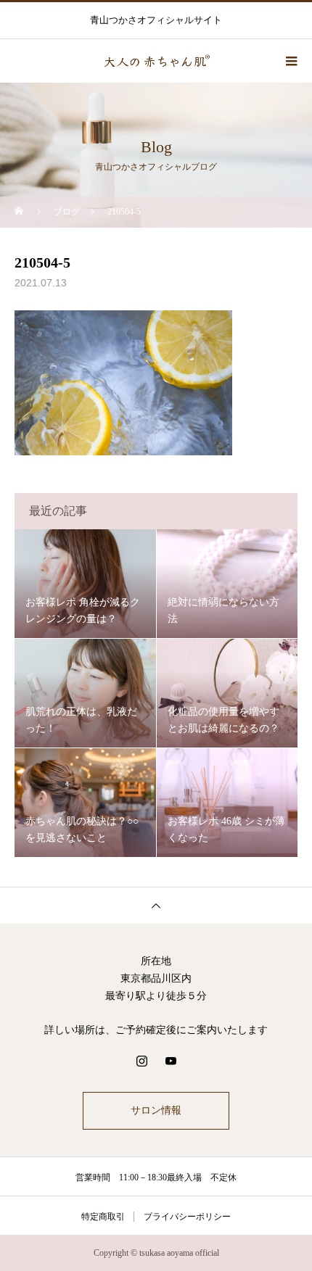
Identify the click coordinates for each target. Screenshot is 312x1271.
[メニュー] (290, 61)
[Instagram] (141, 1060)
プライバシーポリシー (187, 1217)
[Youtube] (170, 1060)
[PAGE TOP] (156, 905)
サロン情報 (156, 1110)
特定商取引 (103, 1217)
